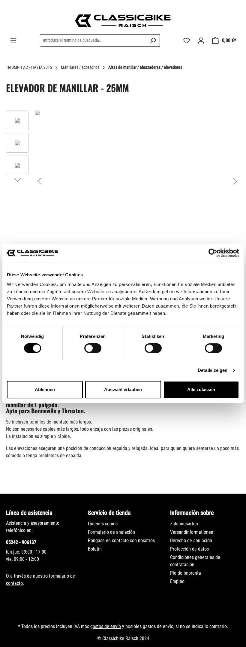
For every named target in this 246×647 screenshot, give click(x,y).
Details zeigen (212, 370)
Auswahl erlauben (123, 389)
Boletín (95, 549)
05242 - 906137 (21, 542)
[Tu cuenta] (201, 41)
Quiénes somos (103, 524)
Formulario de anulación (111, 532)
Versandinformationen (191, 532)
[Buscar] (153, 40)
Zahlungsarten (184, 524)
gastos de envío (105, 626)
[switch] (92, 348)
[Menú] (13, 40)
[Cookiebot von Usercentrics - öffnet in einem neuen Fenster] (213, 252)
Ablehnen (45, 389)
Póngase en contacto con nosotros (121, 540)
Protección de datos (189, 549)
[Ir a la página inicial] (123, 20)
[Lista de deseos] (186, 41)
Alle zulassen (201, 389)
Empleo (177, 581)
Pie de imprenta (185, 573)
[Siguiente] (235, 181)
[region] (123, 181)
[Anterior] (39, 181)
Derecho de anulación (191, 540)
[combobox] (93, 40)
